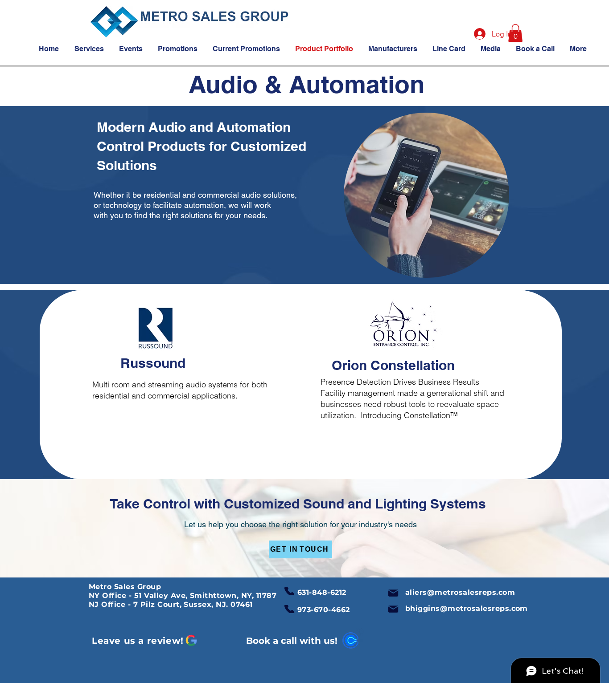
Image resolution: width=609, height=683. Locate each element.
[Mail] (393, 593)
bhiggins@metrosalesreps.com (466, 608)
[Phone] (289, 591)
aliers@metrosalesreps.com (460, 592)
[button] (515, 33)
